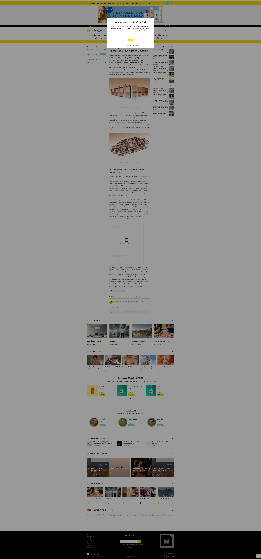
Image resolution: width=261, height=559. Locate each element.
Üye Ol (130, 39)
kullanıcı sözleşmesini (139, 43)
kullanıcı (145, 43)
